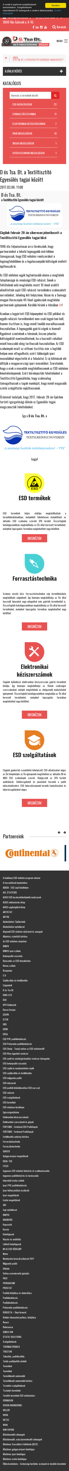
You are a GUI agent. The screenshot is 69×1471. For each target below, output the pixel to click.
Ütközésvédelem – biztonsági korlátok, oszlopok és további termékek (34, 1463)
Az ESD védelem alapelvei (15, 941)
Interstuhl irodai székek (13, 1180)
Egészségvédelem (11, 1112)
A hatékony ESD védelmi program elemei (21, 877)
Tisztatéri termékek (12, 1390)
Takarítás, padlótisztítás (14, 1356)
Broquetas (7, 970)
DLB (5, 999)
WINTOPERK (8, 1429)
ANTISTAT (7, 912)
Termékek (7, 1366)
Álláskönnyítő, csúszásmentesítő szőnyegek (22, 1439)
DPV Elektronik (9, 1004)
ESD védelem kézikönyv (13, 1107)
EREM (5, 1029)
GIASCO (6, 1151)
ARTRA (6, 916)
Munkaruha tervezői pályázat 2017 (18, 1258)
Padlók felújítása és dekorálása (17, 1293)
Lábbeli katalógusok (12, 1244)
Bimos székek (9, 965)
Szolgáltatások (9, 1341)
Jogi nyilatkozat (10, 1209)
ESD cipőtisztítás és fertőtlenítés (17, 1073)
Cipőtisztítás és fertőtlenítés (15, 980)
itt (60, 305)
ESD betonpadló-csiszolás (15, 1063)
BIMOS (6, 946)
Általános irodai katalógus (15, 1459)
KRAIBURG (7, 1219)
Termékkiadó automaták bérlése (17, 1380)
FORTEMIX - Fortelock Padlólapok (18, 1131)
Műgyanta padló (10, 1263)
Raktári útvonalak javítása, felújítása (19, 1317)
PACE (5, 1278)
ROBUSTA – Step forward (14, 1312)
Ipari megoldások (11, 1195)
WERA (5, 1415)
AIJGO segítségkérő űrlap (14, 907)
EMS (5, 1024)
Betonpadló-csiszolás (13, 956)
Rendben (56, 5)
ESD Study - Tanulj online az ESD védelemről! (23, 1048)
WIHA (5, 1424)
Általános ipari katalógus (14, 1454)
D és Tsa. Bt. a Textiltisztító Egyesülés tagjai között (38, 59)
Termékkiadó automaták (14, 1376)
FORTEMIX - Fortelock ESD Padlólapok (20, 1126)
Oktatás (6, 1268)
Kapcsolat (7, 1224)
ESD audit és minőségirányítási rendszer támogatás (26, 1058)
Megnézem (34, 538)
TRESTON (7, 1351)
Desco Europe (9, 1009)
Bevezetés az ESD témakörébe (17, 960)
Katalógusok (8, 1234)
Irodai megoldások (11, 1200)
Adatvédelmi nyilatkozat (14, 926)
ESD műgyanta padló (12, 1078)
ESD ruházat (8, 1092)
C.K (4, 975)
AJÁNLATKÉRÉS (13, 71)
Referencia (8, 1327)
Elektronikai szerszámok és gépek (18, 1122)
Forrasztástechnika (11, 1141)
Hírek (15, 57)
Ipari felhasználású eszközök (16, 1190)
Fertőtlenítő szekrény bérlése (16, 1136)
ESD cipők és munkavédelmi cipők (18, 1068)
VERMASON (8, 1400)
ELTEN (5, 1019)
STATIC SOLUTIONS (12, 1336)
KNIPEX (6, 1214)
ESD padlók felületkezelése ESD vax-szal (21, 1087)
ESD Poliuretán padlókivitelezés (17, 1043)
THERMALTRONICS (11, 1346)
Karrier (6, 1229)
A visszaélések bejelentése (15, 882)
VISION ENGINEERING (12, 1405)
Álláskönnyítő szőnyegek (14, 1434)
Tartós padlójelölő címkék (14, 1361)
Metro (5, 1253)
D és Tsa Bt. (8, 990)
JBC (4, 1205)
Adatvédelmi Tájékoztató (14, 921)
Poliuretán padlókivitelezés (15, 1307)
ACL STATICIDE (10, 892)
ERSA (5, 1034)
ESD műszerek (9, 1083)
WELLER (6, 1410)
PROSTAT (7, 1288)
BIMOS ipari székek (12, 951)
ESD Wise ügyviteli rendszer (15, 1053)
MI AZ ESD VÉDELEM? (12, 1249)
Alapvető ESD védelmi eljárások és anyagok (23, 931)
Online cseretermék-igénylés (16, 1273)
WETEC (6, 1419)
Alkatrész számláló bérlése (15, 936)
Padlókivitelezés (10, 1297)
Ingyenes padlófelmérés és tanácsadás (21, 1175)
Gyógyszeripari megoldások (15, 1156)
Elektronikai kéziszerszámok (15, 1117)
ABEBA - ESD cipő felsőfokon (16, 887)
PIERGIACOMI (9, 1283)
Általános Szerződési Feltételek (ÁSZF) (20, 1444)
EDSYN (6, 1014)
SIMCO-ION (8, 1332)
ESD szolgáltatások (11, 1097)
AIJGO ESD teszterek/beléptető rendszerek (22, 897)
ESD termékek (9, 1102)
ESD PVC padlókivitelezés (14, 1039)
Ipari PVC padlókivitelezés (15, 1185)
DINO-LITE (7, 995)
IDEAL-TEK (7, 1161)
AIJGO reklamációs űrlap (14, 902)
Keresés (61, 27)
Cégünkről (7, 985)
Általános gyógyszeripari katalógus (19, 1449)
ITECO (5, 1166)
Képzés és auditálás (12, 1239)
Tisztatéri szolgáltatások (14, 1385)
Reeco (6, 1322)
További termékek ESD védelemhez (19, 1395)
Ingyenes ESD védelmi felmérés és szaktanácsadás (26, 1170)
